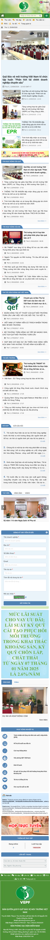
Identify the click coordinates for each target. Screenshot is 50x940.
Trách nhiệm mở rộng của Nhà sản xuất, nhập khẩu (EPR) (30, 736)
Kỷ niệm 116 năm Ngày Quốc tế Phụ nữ (20, 520)
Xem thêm (43, 720)
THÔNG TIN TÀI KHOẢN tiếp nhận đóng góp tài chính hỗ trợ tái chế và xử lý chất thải (34, 124)
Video (27, 493)
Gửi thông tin (25, 603)
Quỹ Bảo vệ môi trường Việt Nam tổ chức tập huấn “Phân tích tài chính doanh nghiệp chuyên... (35, 170)
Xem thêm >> (42, 221)
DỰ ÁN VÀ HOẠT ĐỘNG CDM (15, 716)
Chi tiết (42, 441)
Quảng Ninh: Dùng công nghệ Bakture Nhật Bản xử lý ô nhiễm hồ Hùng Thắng (25, 399)
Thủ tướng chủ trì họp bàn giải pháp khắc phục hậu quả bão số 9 (35, 235)
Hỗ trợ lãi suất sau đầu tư (22, 743)
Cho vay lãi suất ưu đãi (21, 787)
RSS (5, 24)
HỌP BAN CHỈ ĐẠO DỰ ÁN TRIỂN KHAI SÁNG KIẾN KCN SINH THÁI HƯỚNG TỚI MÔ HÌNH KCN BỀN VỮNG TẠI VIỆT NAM (25, 343)
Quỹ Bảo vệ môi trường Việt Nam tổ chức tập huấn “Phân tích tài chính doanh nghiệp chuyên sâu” (25, 79)
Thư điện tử (40, 20)
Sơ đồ (14, 24)
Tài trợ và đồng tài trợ (21, 779)
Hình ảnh (18, 493)
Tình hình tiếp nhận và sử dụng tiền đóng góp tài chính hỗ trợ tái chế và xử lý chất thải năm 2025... (34, 140)
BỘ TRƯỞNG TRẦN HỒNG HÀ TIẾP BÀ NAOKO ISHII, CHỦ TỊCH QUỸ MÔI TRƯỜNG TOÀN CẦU (25, 333)
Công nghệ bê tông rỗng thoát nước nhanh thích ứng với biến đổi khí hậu (25, 389)
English (46, 2)
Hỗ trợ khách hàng (17, 29)
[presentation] (39, 34)
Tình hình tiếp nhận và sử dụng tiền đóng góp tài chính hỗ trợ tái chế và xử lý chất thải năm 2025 (25, 202)
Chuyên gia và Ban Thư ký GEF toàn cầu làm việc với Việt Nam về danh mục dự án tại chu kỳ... (35, 301)
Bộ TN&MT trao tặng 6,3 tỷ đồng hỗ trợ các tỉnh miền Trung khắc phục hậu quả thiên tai (25, 248)
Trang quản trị (26, 24)
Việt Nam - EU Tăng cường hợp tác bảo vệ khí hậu (24, 378)
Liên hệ (28, 20)
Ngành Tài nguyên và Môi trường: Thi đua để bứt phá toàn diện (25, 258)
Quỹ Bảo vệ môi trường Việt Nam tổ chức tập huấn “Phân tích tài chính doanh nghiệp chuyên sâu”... (34, 93)
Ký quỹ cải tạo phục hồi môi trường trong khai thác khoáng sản (30, 772)
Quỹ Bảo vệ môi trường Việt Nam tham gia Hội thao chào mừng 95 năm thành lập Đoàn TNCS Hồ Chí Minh (25, 212)
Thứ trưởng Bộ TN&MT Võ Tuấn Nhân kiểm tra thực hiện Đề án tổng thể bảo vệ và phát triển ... (36, 366)
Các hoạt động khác (20, 751)
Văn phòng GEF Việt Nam (22, 758)
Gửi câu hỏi (18, 426)
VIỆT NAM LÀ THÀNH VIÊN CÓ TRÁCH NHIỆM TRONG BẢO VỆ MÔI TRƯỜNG (25, 324)
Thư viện (7, 20)
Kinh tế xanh (18, 765)
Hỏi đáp (18, 20)
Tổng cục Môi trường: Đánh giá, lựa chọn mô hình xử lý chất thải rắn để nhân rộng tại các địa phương (25, 408)
